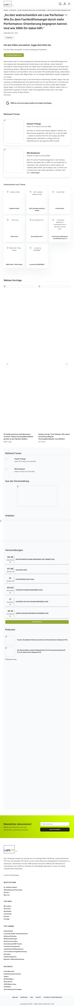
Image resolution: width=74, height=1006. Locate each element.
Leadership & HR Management (13, 949)
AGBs (31, 997)
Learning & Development (12, 946)
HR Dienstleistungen (10, 938)
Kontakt (38, 997)
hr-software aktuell (10, 887)
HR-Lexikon (7, 906)
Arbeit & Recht (8, 931)
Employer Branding (10, 936)
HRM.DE (6, 10)
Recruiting (7, 954)
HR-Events (7, 908)
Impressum (23, 997)
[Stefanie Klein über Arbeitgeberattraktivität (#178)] (37, 731)
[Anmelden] (64, 4)
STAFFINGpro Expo (10, 984)
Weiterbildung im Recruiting (13, 890)
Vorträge (12, 10)
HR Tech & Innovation (11, 941)
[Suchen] (60, 4)
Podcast (6, 916)
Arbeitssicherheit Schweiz (12, 974)
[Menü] (69, 4)
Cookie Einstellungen (11, 875)
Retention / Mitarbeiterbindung (14, 959)
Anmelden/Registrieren (14, 55)
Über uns (7, 895)
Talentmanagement (10, 956)
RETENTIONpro (9, 979)
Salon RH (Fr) (8, 981)
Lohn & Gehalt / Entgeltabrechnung (15, 951)
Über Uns (15, 997)
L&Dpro (6, 976)
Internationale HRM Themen (13, 944)
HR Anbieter (7, 911)
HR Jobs (6, 892)
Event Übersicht (9, 971)
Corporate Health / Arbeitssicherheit (16, 933)
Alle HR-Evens (37, 622)
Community (7, 914)
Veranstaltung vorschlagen (13, 989)
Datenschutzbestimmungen (53, 997)
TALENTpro (7, 987)
